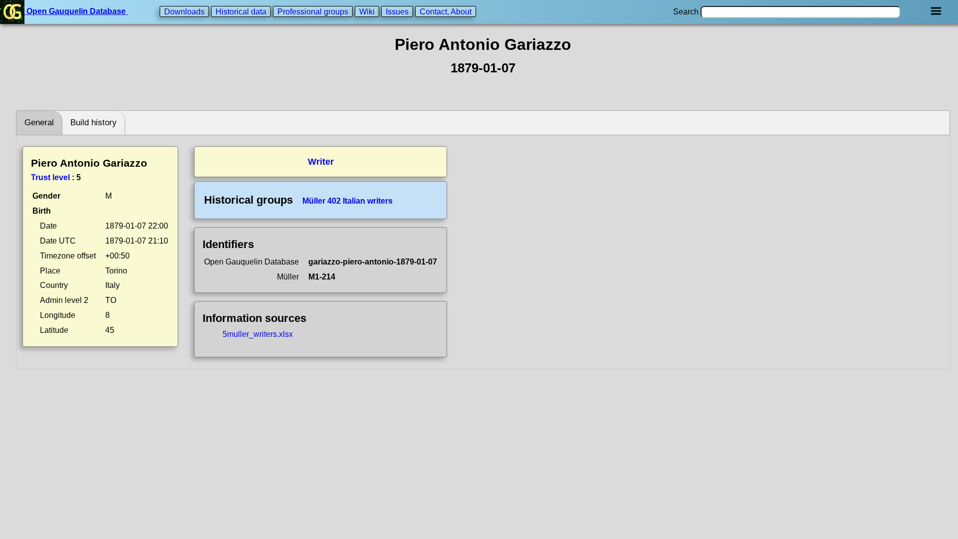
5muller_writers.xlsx (258, 334)
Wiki (367, 11)
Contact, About (446, 11)
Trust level (50, 177)
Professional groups (312, 11)
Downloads (184, 11)
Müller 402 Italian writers (347, 201)
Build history (93, 122)
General (39, 122)
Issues (397, 11)
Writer (321, 162)
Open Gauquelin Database (76, 11)
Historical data (241, 11)
